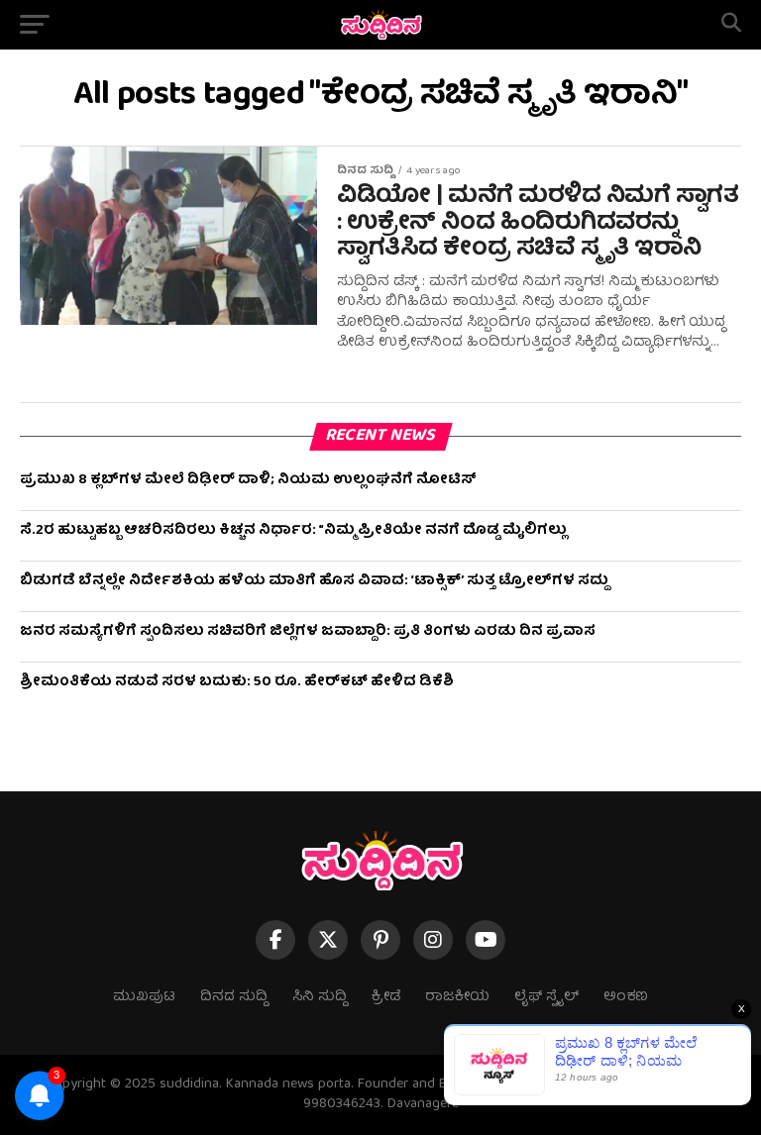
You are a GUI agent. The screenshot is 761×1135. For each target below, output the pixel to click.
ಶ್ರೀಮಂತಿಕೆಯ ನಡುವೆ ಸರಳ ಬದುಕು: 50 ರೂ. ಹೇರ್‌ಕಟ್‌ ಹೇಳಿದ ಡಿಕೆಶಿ (237, 682)
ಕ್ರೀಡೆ (386, 997)
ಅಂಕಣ (625, 997)
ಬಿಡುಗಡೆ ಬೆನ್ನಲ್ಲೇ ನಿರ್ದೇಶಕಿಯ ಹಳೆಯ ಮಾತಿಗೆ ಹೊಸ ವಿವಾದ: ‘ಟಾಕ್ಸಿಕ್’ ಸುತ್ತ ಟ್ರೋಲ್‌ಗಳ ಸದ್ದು (314, 581)
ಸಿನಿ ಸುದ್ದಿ (319, 997)
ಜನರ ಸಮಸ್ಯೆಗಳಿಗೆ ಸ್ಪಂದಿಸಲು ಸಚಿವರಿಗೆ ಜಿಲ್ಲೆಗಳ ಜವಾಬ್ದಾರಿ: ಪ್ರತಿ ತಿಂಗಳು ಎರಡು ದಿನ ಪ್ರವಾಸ (308, 632)
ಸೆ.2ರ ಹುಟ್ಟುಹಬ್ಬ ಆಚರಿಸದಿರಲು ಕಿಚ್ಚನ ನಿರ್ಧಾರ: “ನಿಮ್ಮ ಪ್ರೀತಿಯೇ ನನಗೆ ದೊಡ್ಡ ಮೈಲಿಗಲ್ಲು (293, 531)
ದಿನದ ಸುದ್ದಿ (234, 997)
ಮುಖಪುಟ (144, 997)
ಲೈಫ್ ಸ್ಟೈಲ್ (546, 997)
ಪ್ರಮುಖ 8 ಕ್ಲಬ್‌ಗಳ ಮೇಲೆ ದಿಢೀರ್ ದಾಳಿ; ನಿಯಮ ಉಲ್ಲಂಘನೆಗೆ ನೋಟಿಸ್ (248, 480)
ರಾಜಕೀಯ (457, 997)
